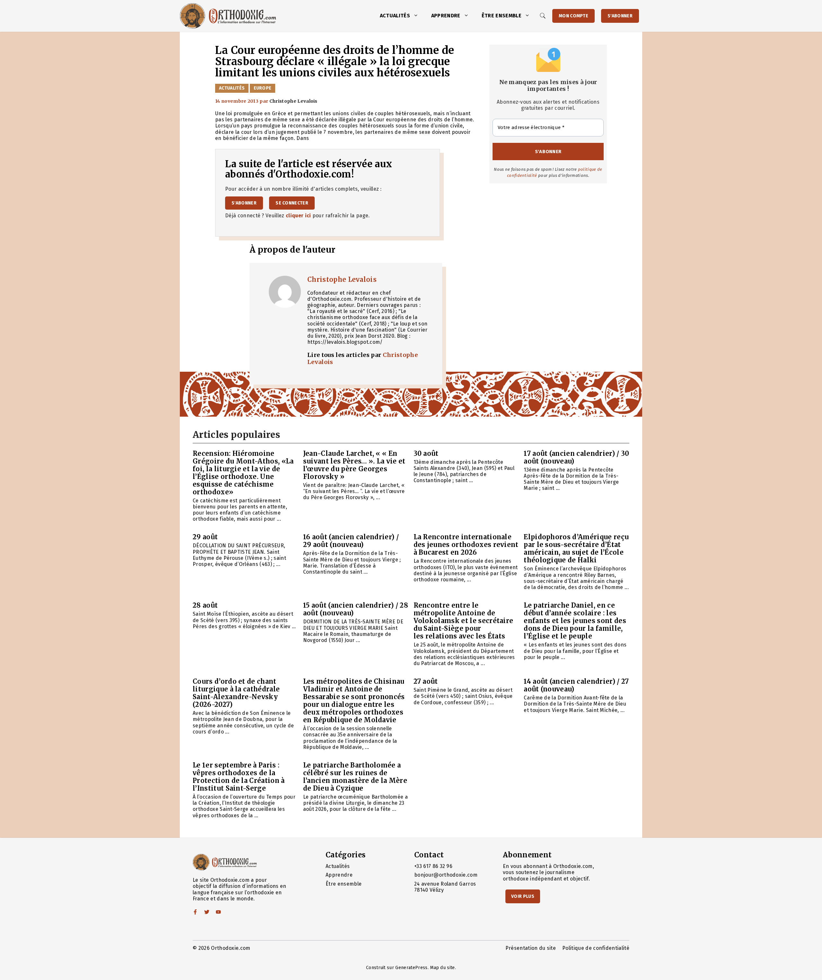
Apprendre (445, 16)
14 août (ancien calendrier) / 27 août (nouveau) (576, 685)
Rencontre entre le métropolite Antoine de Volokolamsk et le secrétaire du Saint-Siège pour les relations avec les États (463, 620)
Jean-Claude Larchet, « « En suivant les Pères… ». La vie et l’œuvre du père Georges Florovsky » (354, 465)
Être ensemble (501, 16)
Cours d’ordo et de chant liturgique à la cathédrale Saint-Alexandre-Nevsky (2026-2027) (236, 692)
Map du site (442, 967)
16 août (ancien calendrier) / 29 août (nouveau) (351, 541)
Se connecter (291, 203)
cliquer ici (298, 215)
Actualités (395, 16)
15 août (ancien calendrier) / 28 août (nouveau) (355, 609)
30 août (426, 453)
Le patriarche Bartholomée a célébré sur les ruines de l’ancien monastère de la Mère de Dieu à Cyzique (355, 776)
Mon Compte (573, 16)
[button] (417, 15)
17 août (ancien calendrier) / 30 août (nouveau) (576, 457)
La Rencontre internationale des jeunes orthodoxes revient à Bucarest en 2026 (466, 544)
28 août (205, 605)
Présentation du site (530, 948)
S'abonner (620, 16)
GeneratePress (411, 967)
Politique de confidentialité (595, 948)
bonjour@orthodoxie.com (445, 875)
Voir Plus (522, 896)
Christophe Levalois (342, 279)
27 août (426, 681)
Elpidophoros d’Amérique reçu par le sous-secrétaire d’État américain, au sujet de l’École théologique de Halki (576, 548)
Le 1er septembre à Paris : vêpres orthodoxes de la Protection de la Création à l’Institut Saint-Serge (239, 776)
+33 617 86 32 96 (433, 866)
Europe (263, 88)
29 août (205, 537)
